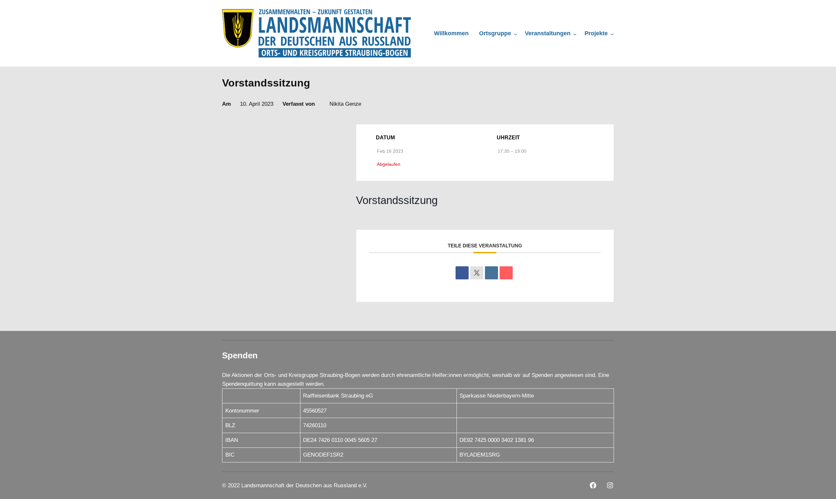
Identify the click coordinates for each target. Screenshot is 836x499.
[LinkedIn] (491, 272)
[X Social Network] (476, 272)
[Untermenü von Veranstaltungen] (575, 34)
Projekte (596, 33)
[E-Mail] (506, 272)
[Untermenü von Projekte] (612, 34)
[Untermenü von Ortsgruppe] (515, 34)
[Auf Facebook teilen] (462, 272)
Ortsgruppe (495, 33)
